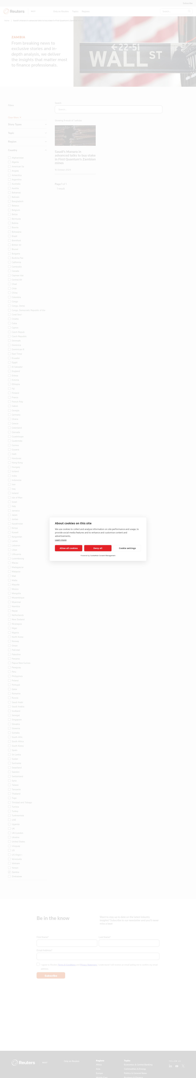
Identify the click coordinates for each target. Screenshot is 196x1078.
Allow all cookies (69, 548)
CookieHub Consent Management (102, 555)
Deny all (97, 548)
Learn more (60, 539)
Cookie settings (127, 548)
